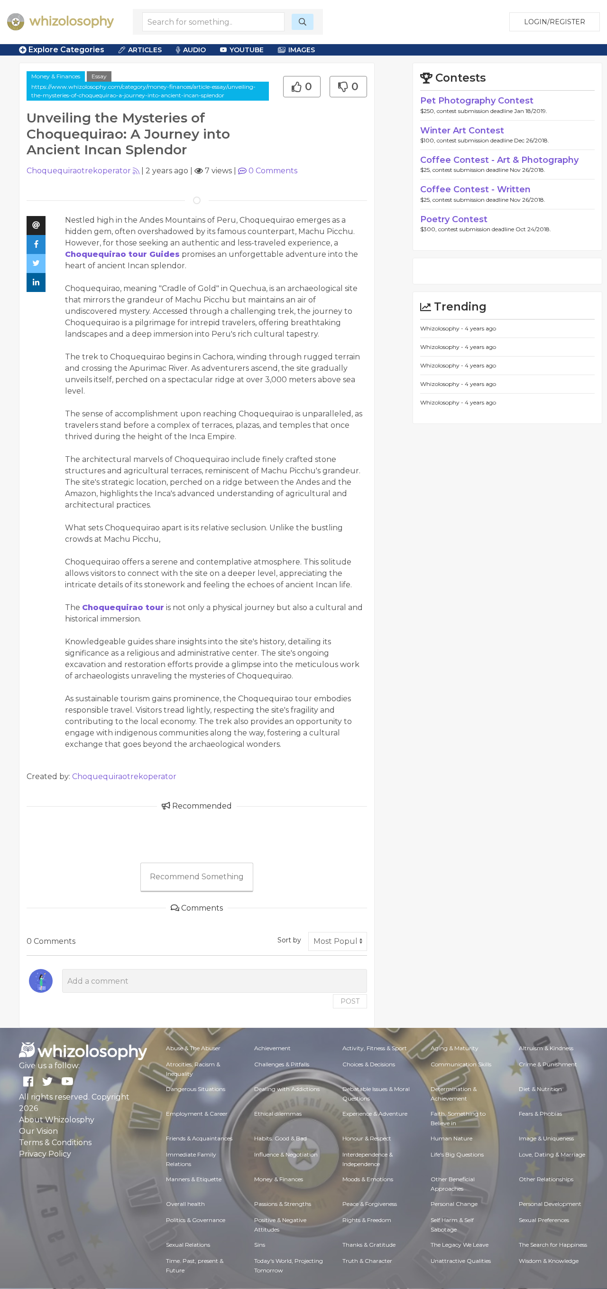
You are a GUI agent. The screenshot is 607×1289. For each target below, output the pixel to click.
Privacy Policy (45, 1153)
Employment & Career (197, 1113)
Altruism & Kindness (546, 1048)
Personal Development (550, 1203)
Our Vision (38, 1131)
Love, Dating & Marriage (552, 1154)
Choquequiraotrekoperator (79, 170)
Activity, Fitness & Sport (374, 1048)
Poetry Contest (453, 219)
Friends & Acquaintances (199, 1138)
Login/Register (554, 22)
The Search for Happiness (553, 1244)
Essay (99, 76)
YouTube (247, 50)
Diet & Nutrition (540, 1088)
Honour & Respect (366, 1138)
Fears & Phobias (540, 1113)
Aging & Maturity (454, 1048)
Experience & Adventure (374, 1113)
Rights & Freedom (366, 1219)
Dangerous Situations (195, 1088)
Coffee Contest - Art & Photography (499, 160)
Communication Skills (461, 1064)
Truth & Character (367, 1260)
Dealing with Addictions (287, 1088)
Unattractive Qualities (461, 1260)
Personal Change (454, 1203)
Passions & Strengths (282, 1203)
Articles (145, 50)
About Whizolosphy (56, 1119)
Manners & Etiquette (193, 1179)
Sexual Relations (188, 1244)
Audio (194, 50)
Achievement (272, 1048)
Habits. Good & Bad (280, 1138)
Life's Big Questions (457, 1154)
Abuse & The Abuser (193, 1048)
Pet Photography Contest (476, 100)
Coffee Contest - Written (475, 189)
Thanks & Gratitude (368, 1244)
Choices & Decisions (368, 1064)
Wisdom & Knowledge (549, 1260)
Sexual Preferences (544, 1219)
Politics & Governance (195, 1219)
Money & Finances (55, 76)
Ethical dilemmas (278, 1113)
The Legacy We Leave (459, 1244)
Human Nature (451, 1138)
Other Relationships (546, 1179)
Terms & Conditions (55, 1142)
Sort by (289, 940)
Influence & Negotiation (286, 1154)
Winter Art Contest (462, 130)
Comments (272, 170)
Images (301, 50)
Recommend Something (197, 876)
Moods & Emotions (367, 1179)
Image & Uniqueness (546, 1138)
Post (349, 1001)
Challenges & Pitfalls (281, 1064)
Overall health (185, 1203)
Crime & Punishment (548, 1064)
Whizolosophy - (442, 328)
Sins (259, 1244)
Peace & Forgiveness (369, 1203)
